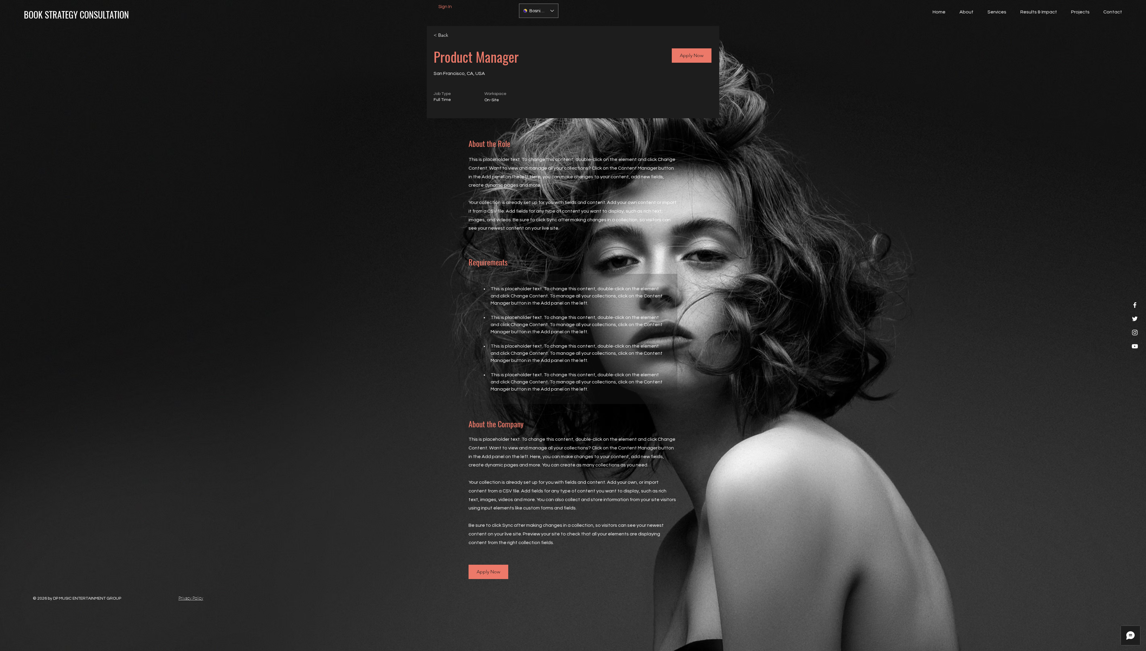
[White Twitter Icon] (1135, 319)
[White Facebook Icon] (1135, 305)
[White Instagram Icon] (1135, 332)
